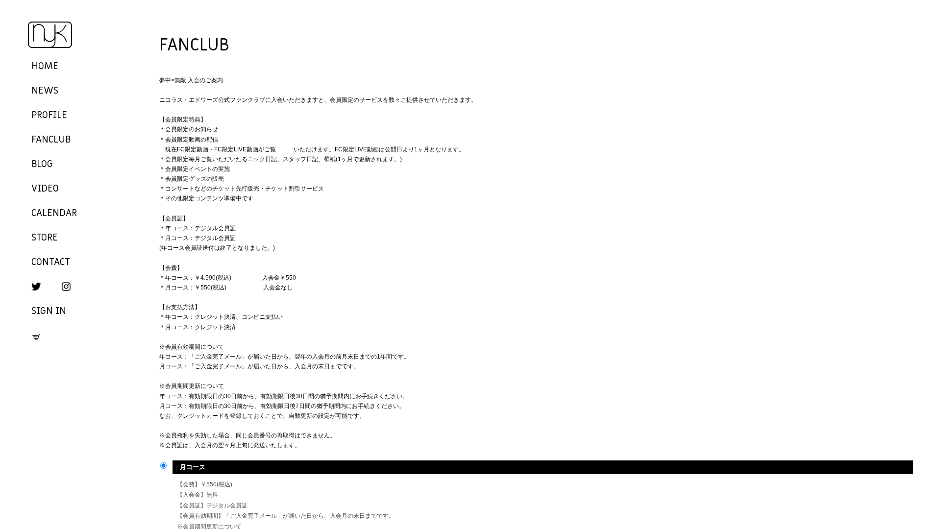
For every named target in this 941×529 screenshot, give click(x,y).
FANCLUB (51, 140)
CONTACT (50, 262)
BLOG (42, 164)
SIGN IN (48, 311)
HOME (44, 66)
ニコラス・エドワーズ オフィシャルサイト (50, 35)
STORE (44, 238)
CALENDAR (54, 213)
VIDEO (45, 189)
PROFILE (49, 115)
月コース (192, 467)
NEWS (44, 91)
